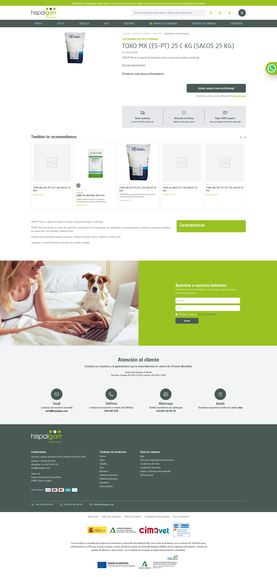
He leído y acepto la (198, 314)
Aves (106, 23)
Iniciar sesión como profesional (216, 88)
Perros (38, 23)
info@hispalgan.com (40, 468)
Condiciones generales (150, 467)
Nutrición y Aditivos (142, 33)
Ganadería (236, 23)
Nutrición (157, 33)
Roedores (129, 23)
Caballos (84, 23)
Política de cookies (132, 516)
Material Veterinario (204, 23)
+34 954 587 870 (48, 461)
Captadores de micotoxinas (176, 33)
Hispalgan (126, 33)
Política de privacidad (111, 516)
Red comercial (146, 475)
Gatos (60, 23)
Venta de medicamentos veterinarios (157, 460)
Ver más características (133, 65)
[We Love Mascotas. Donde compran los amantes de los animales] (46, 436)
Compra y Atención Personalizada (155, 471)
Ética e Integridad (181, 516)
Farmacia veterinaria (109, 475)
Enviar (187, 320)
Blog (142, 456)
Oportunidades (106, 486)
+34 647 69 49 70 (50, 464)
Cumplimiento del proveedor (157, 516)
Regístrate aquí (238, 96)
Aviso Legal (93, 516)
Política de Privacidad (207, 314)
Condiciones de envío (149, 464)
